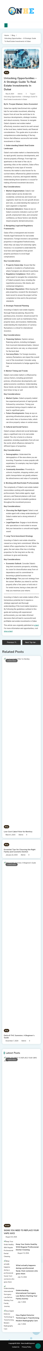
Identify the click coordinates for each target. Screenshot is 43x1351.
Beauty (7, 1225)
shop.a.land (8, 631)
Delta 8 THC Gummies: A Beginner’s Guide (19, 1036)
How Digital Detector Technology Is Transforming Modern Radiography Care (27, 1318)
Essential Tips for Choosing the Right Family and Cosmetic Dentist (20, 850)
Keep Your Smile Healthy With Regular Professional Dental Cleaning (27, 1247)
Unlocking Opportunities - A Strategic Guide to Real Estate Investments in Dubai (20, 98)
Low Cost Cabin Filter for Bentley (18, 832)
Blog (6, 72)
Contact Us (15, 1347)
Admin (20, 94)
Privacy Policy (26, 1347)
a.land (36, 625)
